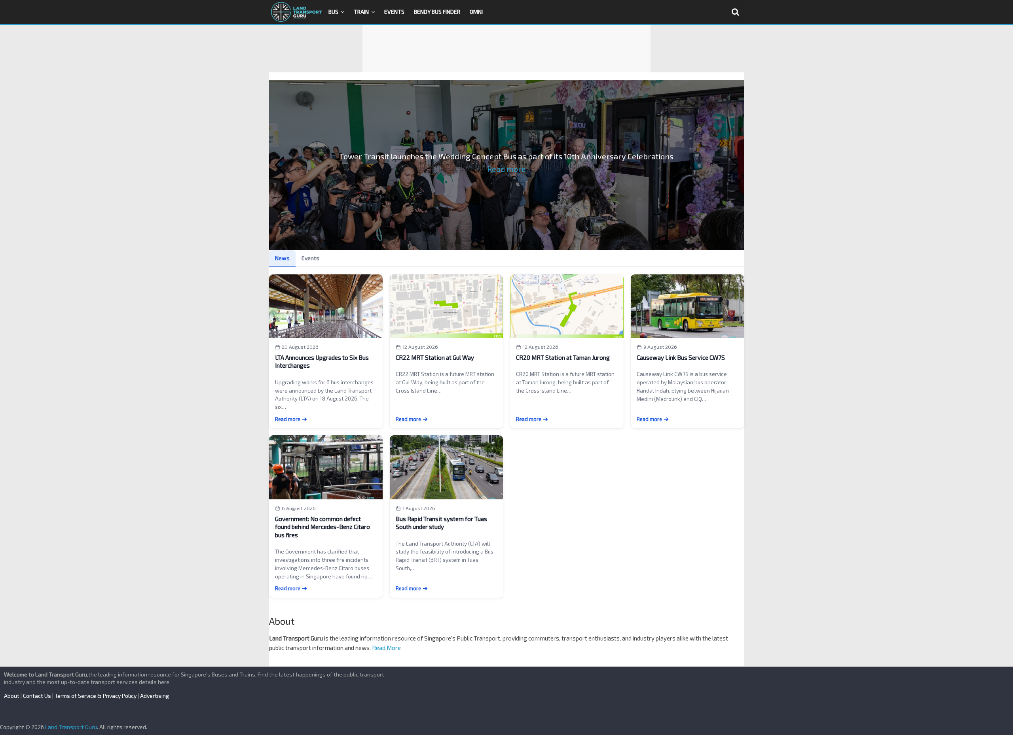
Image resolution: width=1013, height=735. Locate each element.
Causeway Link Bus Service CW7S (681, 357)
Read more (506, 169)
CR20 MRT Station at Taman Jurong (563, 357)
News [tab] (282, 258)
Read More (386, 647)
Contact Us (37, 695)
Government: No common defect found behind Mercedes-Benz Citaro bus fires (322, 526)
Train (361, 11)
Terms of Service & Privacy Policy (96, 695)
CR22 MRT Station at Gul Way (435, 357)
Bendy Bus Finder (437, 11)
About (11, 695)
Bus (333, 11)
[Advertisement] (506, 48)
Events (394, 11)
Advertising (154, 695)
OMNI (476, 11)
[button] (279, 165)
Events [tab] (310, 258)
